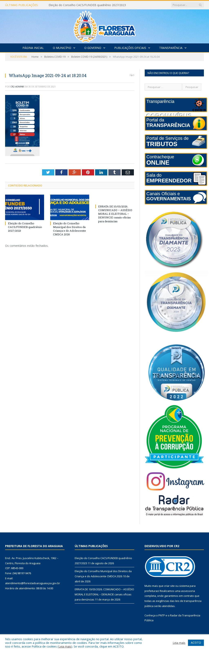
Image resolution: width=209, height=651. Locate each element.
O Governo (92, 48)
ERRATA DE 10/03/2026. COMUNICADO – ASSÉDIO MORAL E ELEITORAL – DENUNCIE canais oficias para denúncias (115, 214)
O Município (62, 48)
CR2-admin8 (17, 86)
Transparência (170, 48)
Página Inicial (33, 48)
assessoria (188, 591)
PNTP (161, 615)
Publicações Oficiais (130, 48)
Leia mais (65, 646)
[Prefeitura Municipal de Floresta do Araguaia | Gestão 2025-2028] (104, 25)
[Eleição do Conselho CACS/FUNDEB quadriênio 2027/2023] (24, 207)
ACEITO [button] (196, 642)
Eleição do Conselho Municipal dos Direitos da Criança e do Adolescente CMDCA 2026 (90, 5)
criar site (169, 586)
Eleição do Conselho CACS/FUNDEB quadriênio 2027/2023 (25, 226)
